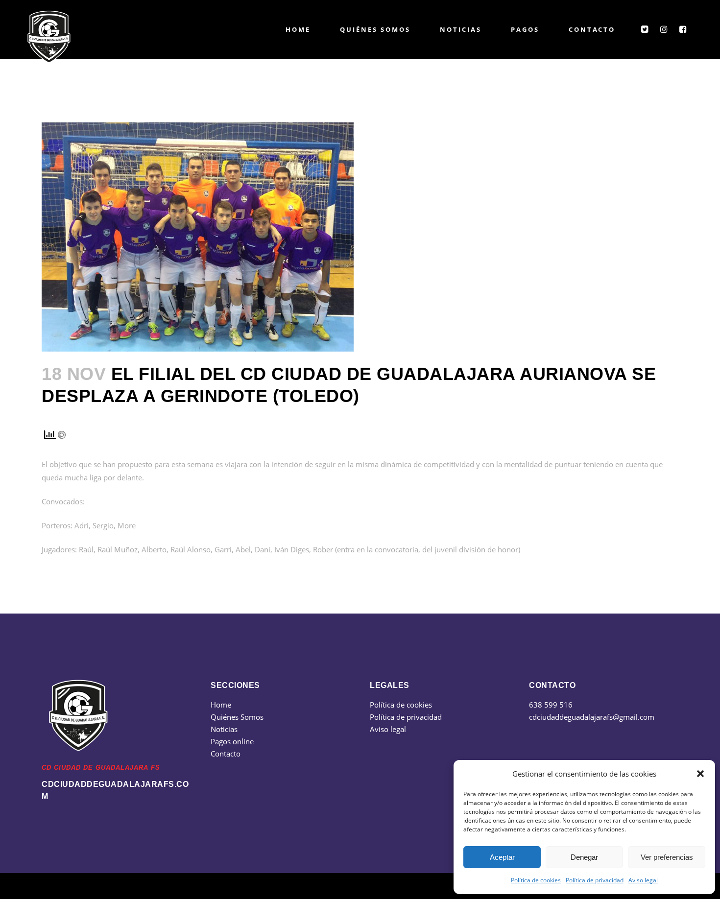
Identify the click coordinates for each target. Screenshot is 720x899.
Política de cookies (536, 880)
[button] (700, 774)
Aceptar (502, 857)
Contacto (225, 753)
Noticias (224, 729)
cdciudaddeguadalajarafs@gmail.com (591, 717)
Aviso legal (643, 880)
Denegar (584, 857)
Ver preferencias (667, 857)
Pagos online (232, 741)
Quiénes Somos (237, 717)
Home (221, 705)
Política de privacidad (595, 880)
